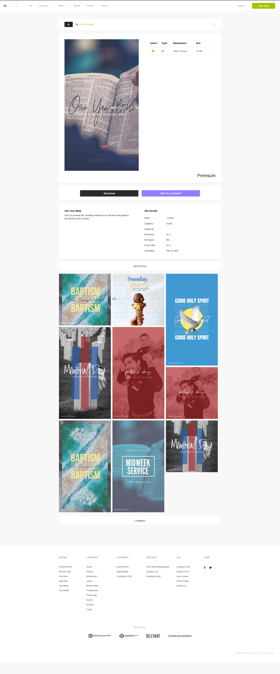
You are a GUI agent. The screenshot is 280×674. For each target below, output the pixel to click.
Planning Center (153, 576)
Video (61, 5)
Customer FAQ (183, 566)
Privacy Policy (182, 581)
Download (109, 193)
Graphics (43, 5)
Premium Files (65, 566)
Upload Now (122, 571)
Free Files (63, 576)
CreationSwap (86, 24)
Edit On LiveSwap (170, 193)
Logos (89, 609)
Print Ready (92, 595)
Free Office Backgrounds (157, 566)
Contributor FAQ (124, 576)
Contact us (181, 585)
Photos (90, 5)
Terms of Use (182, 571)
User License (182, 576)
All (30, 5)
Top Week (63, 585)
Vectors (90, 604)
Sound (104, 5)
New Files (63, 581)
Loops (89, 581)
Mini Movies (92, 576)
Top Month (64, 590)
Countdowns (92, 590)
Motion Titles (92, 585)
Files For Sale (65, 571)
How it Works (123, 566)
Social (77, 5)
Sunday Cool (152, 571)
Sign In (241, 5)
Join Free (263, 5)
